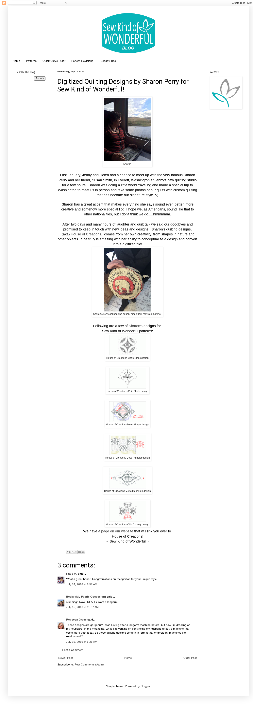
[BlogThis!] (72, 552)
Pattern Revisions (82, 60)
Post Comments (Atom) (89, 664)
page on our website (117, 531)
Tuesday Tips (107, 60)
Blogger (145, 686)
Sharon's (136, 326)
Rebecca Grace (76, 619)
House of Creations (86, 234)
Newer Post (65, 657)
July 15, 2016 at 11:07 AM (82, 607)
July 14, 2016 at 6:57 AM (81, 584)
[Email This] (68, 552)
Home (16, 60)
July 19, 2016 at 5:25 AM (81, 641)
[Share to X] (76, 552)
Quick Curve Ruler (53, 60)
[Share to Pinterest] (83, 552)
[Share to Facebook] (79, 552)
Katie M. (71, 573)
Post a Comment (72, 649)
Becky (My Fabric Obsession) (86, 596)
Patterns (31, 60)
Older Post (190, 657)
